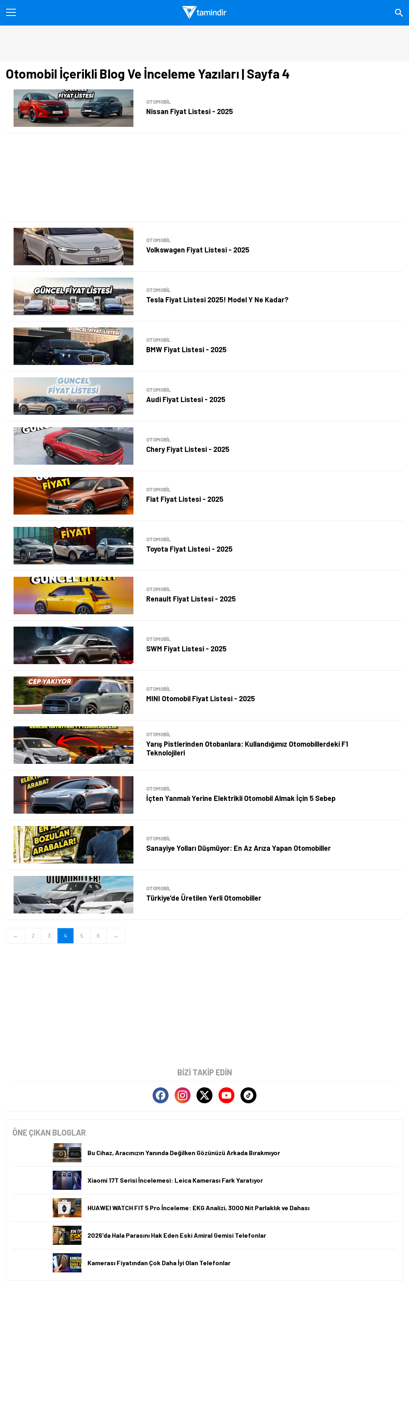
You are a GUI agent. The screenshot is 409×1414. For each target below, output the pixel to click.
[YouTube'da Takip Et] (226, 1095)
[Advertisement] (204, 177)
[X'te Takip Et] (204, 1095)
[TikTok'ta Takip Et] (248, 1095)
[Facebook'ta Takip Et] (161, 1095)
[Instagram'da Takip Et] (183, 1095)
